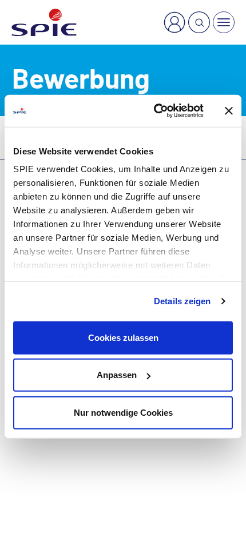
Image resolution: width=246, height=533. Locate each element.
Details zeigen (182, 301)
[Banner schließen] (229, 111)
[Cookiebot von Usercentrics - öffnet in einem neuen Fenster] (155, 111)
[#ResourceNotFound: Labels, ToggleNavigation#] (224, 22)
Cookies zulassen (123, 337)
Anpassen (117, 375)
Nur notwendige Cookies (123, 412)
